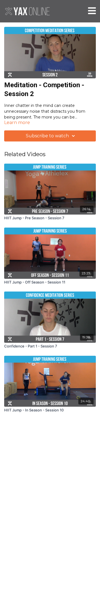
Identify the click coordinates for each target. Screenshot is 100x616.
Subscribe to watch (47, 135)
